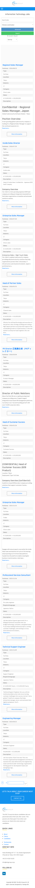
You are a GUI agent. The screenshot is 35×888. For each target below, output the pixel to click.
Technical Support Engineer (14, 647)
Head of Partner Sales (12, 283)
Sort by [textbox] (10, 39)
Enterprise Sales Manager (13, 215)
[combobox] (17, 25)
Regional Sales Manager (13, 65)
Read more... (5, 128)
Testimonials (7, 842)
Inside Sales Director (11, 143)
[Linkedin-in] (4, 873)
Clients (6, 836)
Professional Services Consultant (17, 575)
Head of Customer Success (14, 422)
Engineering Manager (12, 718)
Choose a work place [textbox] (8, 25)
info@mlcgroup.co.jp (8, 862)
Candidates (7, 838)
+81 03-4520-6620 (8, 858)
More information (16, 134)
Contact (6, 844)
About (5, 834)
